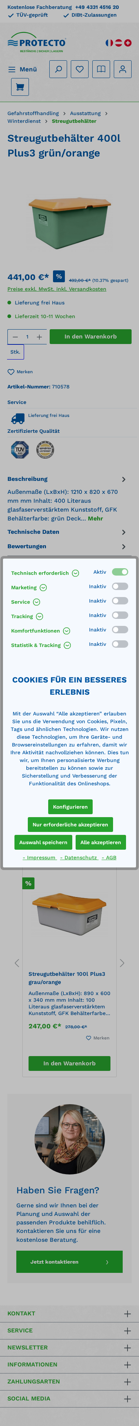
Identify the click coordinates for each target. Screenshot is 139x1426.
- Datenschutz (79, 857)
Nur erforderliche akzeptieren (70, 824)
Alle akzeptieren (100, 842)
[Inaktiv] (120, 586)
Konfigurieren (70, 807)
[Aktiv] (120, 572)
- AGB (109, 857)
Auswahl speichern (43, 842)
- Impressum (40, 857)
